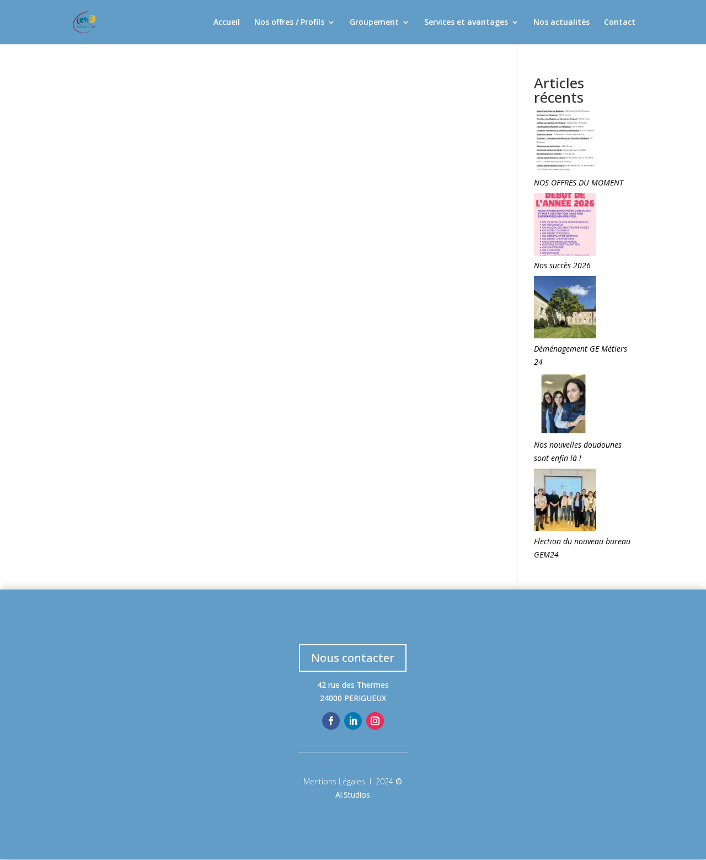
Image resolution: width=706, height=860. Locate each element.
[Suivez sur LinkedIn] (353, 721)
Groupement (374, 22)
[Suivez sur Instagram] (375, 721)
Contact (619, 22)
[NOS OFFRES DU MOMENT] (565, 143)
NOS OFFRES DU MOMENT (578, 182)
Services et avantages (466, 22)
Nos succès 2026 (562, 265)
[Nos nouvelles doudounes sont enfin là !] (565, 406)
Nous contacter (352, 657)
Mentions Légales (334, 781)
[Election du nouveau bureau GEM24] (565, 502)
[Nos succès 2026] (565, 226)
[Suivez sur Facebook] (331, 721)
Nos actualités (561, 22)
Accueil (226, 22)
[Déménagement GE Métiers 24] (565, 309)
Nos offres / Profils (289, 22)
